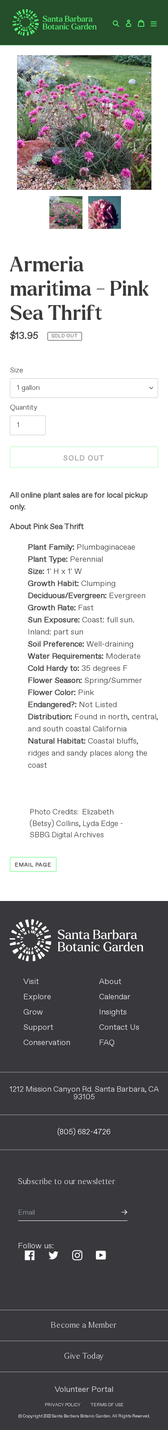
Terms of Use (107, 1405)
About (110, 981)
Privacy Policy (62, 1405)
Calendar (114, 997)
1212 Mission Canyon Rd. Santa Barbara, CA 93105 (84, 1093)
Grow (33, 1012)
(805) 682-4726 (84, 1132)
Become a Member (83, 1325)
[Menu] (153, 22)
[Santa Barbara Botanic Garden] (76, 959)
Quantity (23, 407)
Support (38, 1027)
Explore (37, 997)
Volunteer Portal (84, 1389)
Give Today (83, 1356)
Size (16, 370)
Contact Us (119, 1027)
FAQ (107, 1042)
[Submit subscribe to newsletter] (124, 1212)
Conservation (46, 1042)
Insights (113, 1012)
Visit (31, 981)
